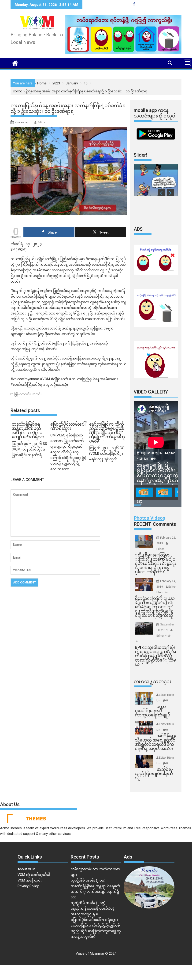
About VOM (26, 869)
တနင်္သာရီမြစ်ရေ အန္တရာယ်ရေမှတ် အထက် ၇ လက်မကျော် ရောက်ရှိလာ (95, 891)
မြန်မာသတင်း (22, 394)
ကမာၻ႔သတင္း (152, 681)
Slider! (140, 155)
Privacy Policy (28, 886)
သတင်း (36, 394)
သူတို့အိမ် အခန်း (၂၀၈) (88, 880)
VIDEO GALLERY (151, 392)
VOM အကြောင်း (30, 880)
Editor (41, 122)
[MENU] (187, 63)
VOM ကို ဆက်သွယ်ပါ (34, 875)
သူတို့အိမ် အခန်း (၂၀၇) (88, 903)
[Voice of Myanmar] (15, 63)
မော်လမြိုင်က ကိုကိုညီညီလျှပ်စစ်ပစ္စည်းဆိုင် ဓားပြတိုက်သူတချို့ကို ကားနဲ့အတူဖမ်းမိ (96, 931)
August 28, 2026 (151, 453)
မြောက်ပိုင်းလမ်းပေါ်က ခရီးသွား (94, 920)
